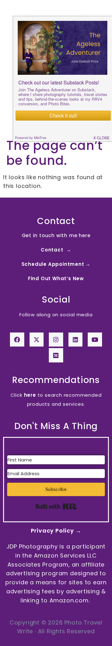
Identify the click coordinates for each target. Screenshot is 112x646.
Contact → (56, 249)
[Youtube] (95, 340)
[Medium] (56, 355)
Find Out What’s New (56, 278)
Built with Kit (56, 506)
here (30, 395)
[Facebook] (17, 340)
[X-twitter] (37, 340)
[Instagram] (56, 340)
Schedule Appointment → (56, 264)
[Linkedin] (75, 340)
